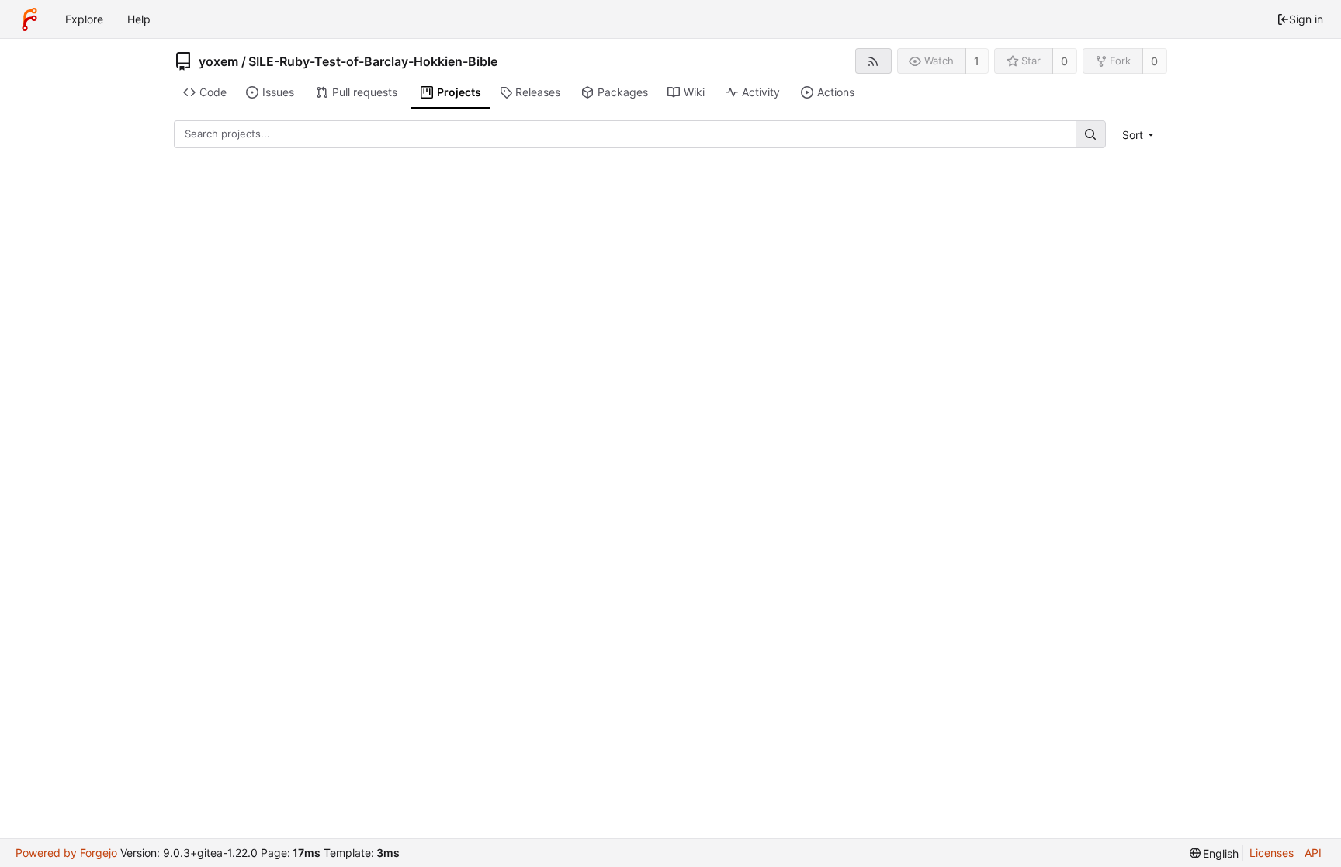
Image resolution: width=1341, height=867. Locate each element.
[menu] (1139, 134)
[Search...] (1090, 133)
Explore (84, 19)
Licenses (1271, 852)
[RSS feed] (873, 61)
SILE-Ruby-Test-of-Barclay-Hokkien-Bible (372, 61)
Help (139, 19)
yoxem (218, 61)
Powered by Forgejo (66, 852)
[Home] (29, 19)
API (1313, 852)
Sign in (1306, 19)
